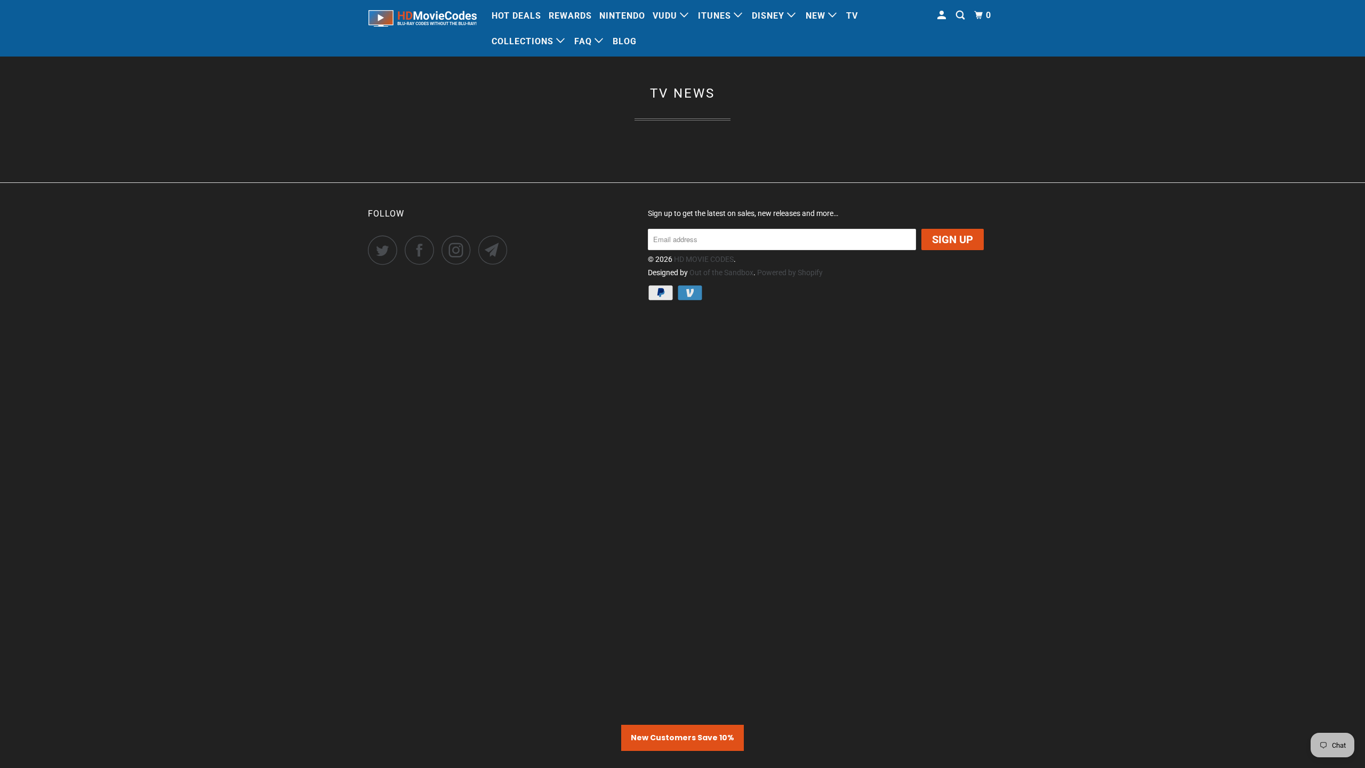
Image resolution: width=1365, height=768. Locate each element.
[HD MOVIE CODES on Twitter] (385, 250)
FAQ (584, 41)
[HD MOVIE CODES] (422, 20)
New (817, 16)
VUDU (666, 16)
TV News (682, 93)
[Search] (961, 15)
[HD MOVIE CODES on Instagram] (459, 250)
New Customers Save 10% (682, 737)
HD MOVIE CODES (704, 259)
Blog (625, 41)
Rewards (570, 16)
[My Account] (942, 15)
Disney (769, 16)
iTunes (716, 16)
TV (852, 16)
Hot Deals (516, 16)
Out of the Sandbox (721, 272)
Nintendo (622, 16)
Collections (524, 41)
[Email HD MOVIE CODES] (495, 250)
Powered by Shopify (790, 272)
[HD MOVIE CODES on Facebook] (422, 250)
